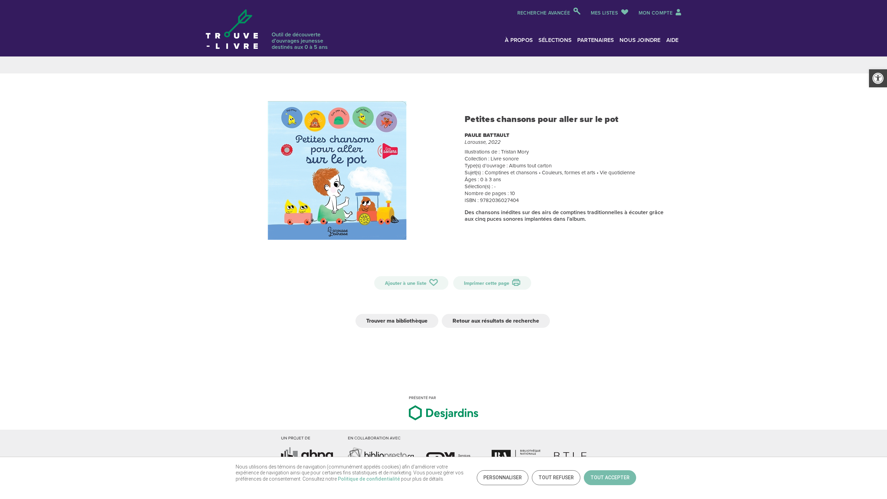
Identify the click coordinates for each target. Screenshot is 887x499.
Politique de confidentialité (369, 479)
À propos (519, 40)
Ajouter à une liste (406, 283)
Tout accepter (610, 477)
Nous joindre (640, 40)
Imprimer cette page (487, 283)
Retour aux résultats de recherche (496, 321)
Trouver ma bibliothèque (397, 321)
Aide (672, 40)
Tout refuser (556, 477)
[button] (878, 78)
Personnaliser (502, 477)
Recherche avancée (543, 12)
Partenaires (595, 40)
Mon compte (656, 12)
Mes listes (604, 12)
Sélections (555, 40)
